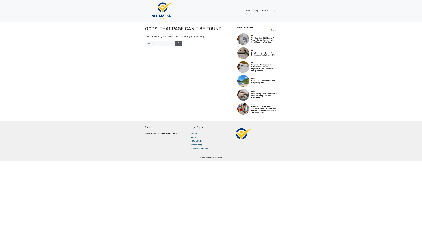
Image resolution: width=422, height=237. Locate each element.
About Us (194, 133)
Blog (256, 11)
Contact (194, 137)
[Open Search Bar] (274, 10)
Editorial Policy (196, 141)
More (264, 11)
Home (248, 11)
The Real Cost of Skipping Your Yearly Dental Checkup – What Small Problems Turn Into (263, 40)
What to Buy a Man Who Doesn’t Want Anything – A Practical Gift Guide (264, 96)
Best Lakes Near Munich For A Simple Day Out (263, 82)
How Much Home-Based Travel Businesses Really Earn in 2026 (264, 54)
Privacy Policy (196, 145)
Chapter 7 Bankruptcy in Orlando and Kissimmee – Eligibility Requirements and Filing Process (262, 68)
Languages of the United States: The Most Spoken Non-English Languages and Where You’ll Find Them (263, 109)
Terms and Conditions (199, 148)
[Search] (178, 43)
